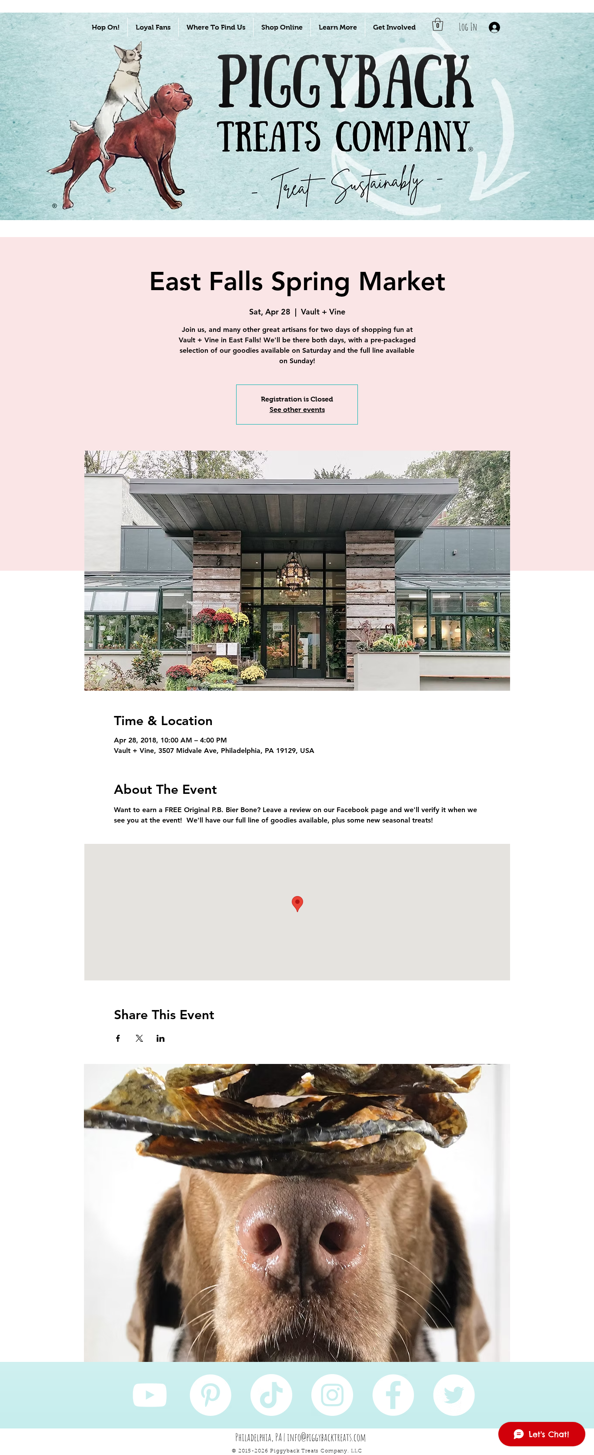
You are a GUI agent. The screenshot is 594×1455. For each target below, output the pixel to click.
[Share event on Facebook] (118, 1038)
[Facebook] (393, 1395)
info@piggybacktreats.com (326, 1437)
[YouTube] (149, 1395)
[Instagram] (332, 1395)
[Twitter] (454, 1395)
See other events (297, 409)
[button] (105, 27)
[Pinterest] (210, 1395)
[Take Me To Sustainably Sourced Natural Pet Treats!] (124, 144)
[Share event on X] (139, 1038)
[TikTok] (271, 1395)
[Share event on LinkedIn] (161, 1038)
